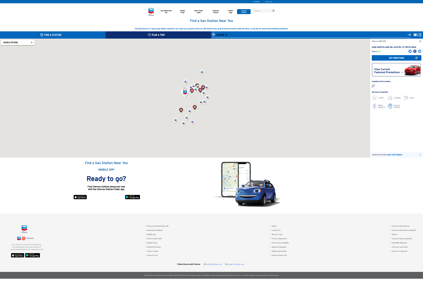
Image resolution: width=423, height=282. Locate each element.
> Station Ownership (278, 251)
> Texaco (393, 234)
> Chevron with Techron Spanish (403, 230)
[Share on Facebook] (414, 52)
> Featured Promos (153, 247)
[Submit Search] (273, 10)
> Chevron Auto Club (278, 255)
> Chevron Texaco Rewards (401, 239)
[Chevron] (151, 15)
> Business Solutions (278, 247)
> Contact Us (275, 230)
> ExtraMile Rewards (398, 243)
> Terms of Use (276, 234)
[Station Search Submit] (409, 35)
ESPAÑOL (256, 1)
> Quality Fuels (151, 243)
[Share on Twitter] (410, 52)
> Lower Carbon (151, 251)
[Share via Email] (419, 52)
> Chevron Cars (151, 255)
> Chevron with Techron (399, 226)
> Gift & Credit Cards (153, 239)
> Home (273, 226)
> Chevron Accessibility (279, 243)
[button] (185, 92)
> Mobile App (150, 234)
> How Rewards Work (153, 230)
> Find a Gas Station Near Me (157, 226)
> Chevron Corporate (398, 251)
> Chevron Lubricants (399, 247)
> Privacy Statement (278, 239)
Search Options (10, 42)
